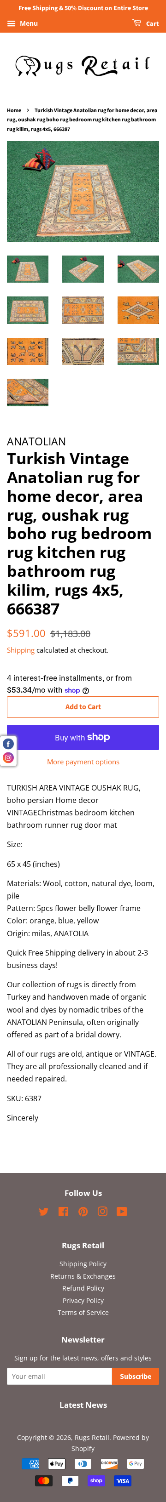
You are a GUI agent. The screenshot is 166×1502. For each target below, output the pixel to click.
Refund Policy (83, 1288)
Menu (28, 23)
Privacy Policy (83, 1300)
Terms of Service (83, 1312)
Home (14, 110)
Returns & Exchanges (83, 1276)
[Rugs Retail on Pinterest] (83, 1213)
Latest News (83, 1405)
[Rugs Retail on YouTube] (122, 1213)
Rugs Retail (92, 1437)
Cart (152, 23)
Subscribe (135, 1376)
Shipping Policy (83, 1263)
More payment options (83, 761)
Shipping (21, 649)
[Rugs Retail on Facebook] (63, 1213)
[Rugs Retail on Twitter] (44, 1213)
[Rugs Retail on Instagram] (102, 1213)
